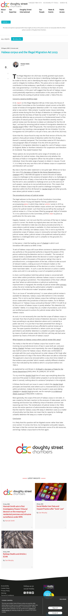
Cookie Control (7, 600)
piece (26, 204)
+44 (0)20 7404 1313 (35, 3)
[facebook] (5, 83)
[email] (5, 67)
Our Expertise (12, 11)
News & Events (51, 11)
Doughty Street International (26, 11)
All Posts (5, 39)
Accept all (55, 613)
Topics (5, 22)
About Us (3, 11)
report (19, 103)
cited (51, 214)
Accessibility (5, 586)
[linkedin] (5, 78)
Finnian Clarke (25, 64)
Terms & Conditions (7, 595)
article (47, 204)
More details (63, 599)
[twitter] (5, 72)
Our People (41, 11)
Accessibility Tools (50, 3)
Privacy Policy (5, 591)
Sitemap (3, 593)
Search (62, 3)
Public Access (62, 11)
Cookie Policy (5, 588)
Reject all (55, 608)
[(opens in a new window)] (25, 593)
